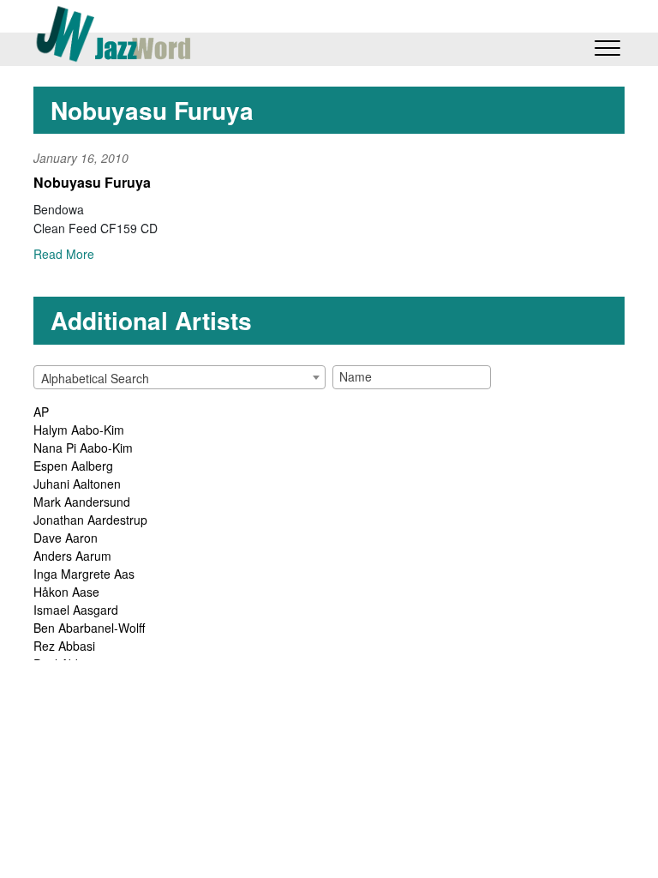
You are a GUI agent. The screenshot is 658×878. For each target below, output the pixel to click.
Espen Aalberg (73, 465)
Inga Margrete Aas (84, 573)
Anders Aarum (72, 555)
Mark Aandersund (81, 501)
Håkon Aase (66, 591)
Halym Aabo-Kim (78, 429)
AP (41, 411)
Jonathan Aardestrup (90, 519)
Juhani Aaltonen (77, 483)
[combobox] (179, 377)
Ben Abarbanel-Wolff (89, 627)
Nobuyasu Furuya (92, 182)
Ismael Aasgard (75, 609)
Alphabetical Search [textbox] (95, 378)
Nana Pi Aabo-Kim (83, 447)
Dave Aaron (65, 537)
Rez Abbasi (64, 645)
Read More (63, 253)
